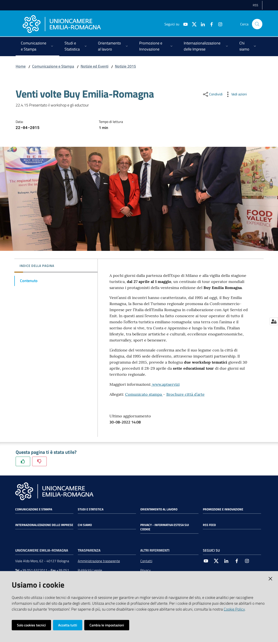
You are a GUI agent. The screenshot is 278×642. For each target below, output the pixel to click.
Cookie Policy (234, 609)
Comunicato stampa (144, 394)
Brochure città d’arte (185, 394)
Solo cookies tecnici (31, 625)
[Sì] (23, 461)
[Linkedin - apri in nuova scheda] (201, 23)
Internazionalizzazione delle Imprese (44, 525)
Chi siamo (85, 525)
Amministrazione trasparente (99, 561)
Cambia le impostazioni (106, 625)
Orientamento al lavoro (158, 509)
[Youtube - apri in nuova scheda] (183, 23)
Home (21, 66)
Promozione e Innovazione (223, 509)
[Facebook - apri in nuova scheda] (209, 23)
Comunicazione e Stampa (53, 66)
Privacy (145, 570)
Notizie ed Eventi (94, 66)
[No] (39, 461)
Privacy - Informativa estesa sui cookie (164, 527)
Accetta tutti (67, 625)
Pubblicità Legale (90, 570)
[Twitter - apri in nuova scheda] (192, 23)
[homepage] (62, 24)
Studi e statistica (90, 509)
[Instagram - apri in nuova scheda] (218, 23)
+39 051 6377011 (33, 570)
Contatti (146, 561)
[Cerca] (257, 24)
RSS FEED (209, 525)
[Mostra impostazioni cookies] (274, 321)
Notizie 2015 (125, 66)
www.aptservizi (165, 384)
